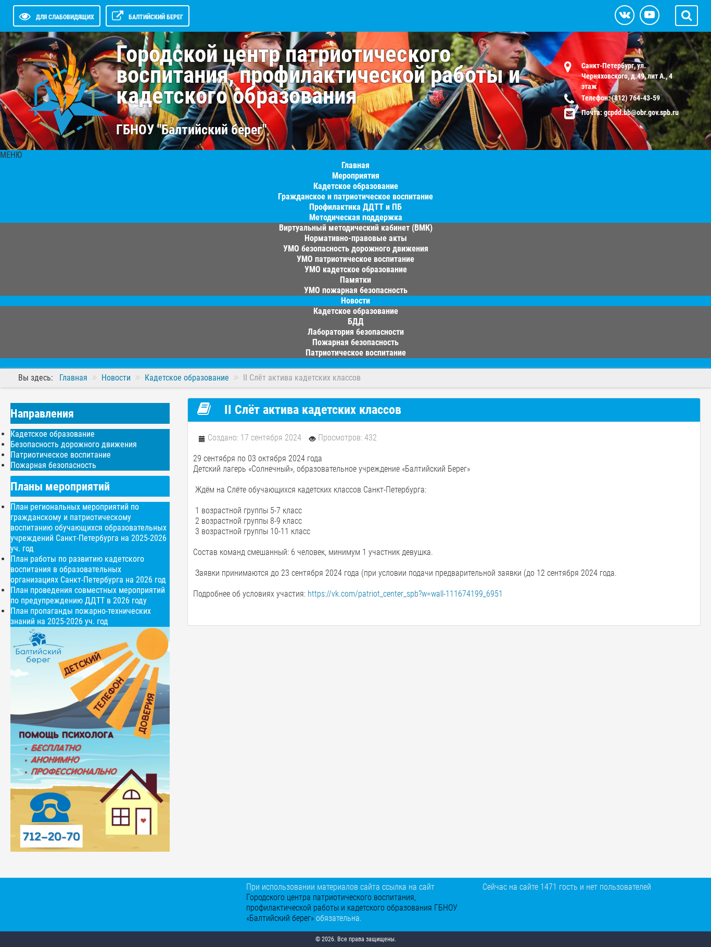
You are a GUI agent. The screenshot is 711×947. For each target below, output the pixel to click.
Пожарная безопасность (53, 465)
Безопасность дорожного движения (73, 444)
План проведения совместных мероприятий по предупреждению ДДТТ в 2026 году (87, 595)
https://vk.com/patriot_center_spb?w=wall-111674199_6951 (405, 594)
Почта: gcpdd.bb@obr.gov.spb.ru (630, 112)
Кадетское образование (52, 434)
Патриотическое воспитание (356, 353)
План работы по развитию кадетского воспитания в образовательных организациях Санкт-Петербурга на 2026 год (88, 569)
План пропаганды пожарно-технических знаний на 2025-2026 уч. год (80, 616)
